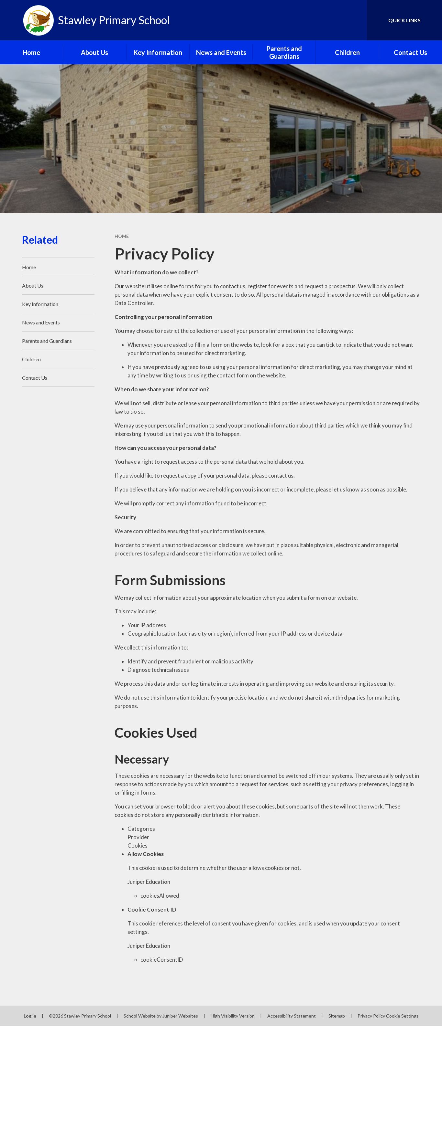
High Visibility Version (233, 1016)
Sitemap (336, 1016)
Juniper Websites (180, 1016)
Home (122, 236)
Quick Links (404, 20)
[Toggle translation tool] (333, 20)
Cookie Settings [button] (402, 1016)
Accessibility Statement (291, 1016)
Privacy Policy (371, 1016)
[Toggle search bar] (355, 20)
